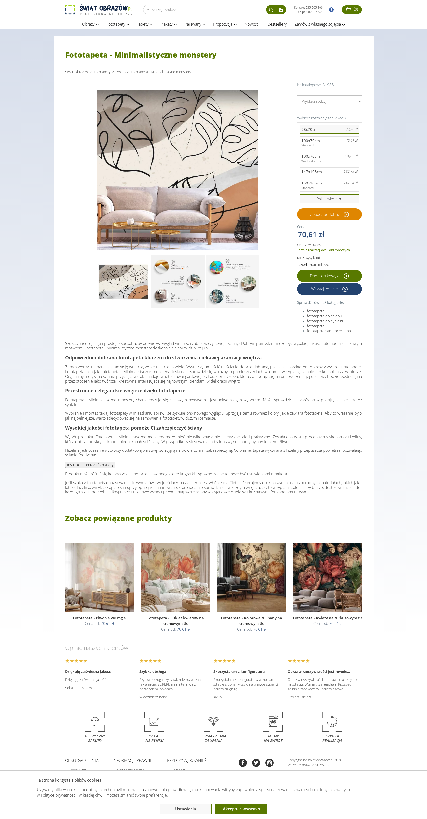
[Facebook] (242, 763)
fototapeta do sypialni (325, 320)
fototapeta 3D (318, 325)
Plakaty (166, 24)
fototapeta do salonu (324, 315)
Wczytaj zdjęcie (325, 289)
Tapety (142, 24)
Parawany (193, 24)
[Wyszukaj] (271, 9)
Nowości (252, 24)
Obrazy (88, 24)
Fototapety (116, 24)
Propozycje (223, 24)
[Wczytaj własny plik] (281, 9)
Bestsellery (277, 24)
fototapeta (315, 310)
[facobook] (330, 9)
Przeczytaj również (187, 760)
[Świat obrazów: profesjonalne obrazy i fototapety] (98, 9)
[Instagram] (269, 763)
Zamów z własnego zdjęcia (318, 24)
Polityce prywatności (58, 795)
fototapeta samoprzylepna (329, 330)
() (355, 9)
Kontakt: (308, 9)
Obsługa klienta (82, 760)
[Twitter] (256, 763)
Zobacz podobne (325, 214)
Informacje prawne (132, 760)
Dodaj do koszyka (325, 276)
